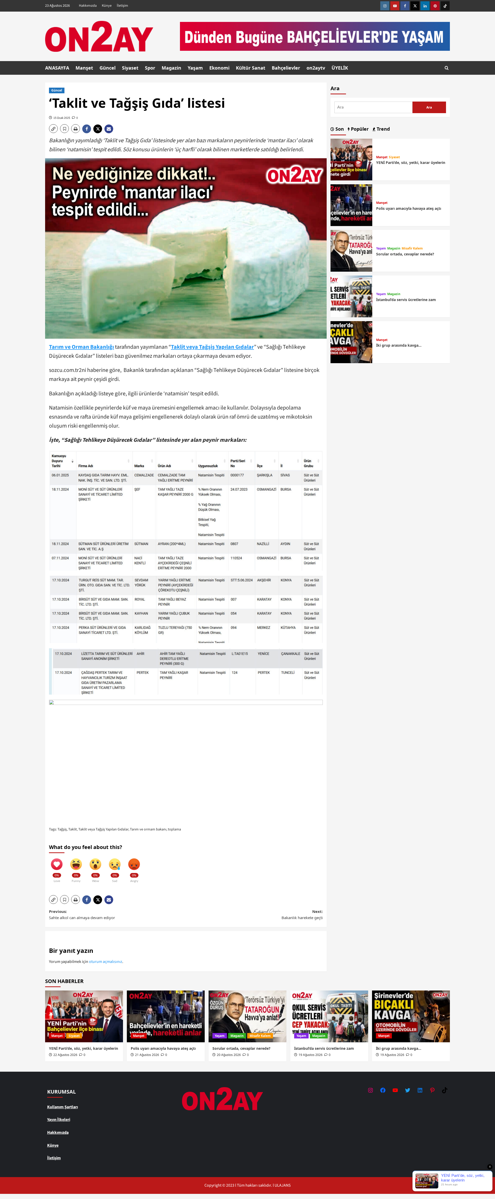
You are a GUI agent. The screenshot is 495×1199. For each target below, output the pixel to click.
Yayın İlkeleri (58, 1119)
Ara (335, 88)
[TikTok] (445, 1090)
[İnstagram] (384, 5)
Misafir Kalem (412, 248)
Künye (107, 5)
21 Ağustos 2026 (147, 1055)
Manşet (84, 68)
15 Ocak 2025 (61, 118)
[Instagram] (370, 1090)
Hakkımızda (88, 5)
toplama (174, 829)
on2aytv (316, 68)
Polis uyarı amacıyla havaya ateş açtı (408, 208)
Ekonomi (219, 68)
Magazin (171, 68)
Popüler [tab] (359, 129)
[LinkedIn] (420, 1090)
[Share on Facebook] (87, 129)
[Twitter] (414, 5)
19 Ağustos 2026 (311, 1055)
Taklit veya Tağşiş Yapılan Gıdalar (212, 347)
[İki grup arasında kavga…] (351, 342)
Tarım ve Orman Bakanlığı (81, 347)
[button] (446, 67)
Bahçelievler (286, 68)
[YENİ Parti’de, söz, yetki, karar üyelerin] (351, 159)
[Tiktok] (445, 5)
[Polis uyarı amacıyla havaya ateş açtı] (351, 205)
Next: (302, 914)
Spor (150, 68)
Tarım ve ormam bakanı (148, 829)
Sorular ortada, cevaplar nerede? (405, 254)
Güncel (108, 68)
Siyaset (130, 68)
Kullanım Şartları (62, 1107)
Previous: (82, 914)
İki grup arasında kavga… (399, 345)
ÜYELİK (340, 68)
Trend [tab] (382, 129)
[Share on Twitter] (98, 129)
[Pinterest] (435, 5)
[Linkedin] (425, 5)
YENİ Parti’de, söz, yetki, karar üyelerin (410, 162)
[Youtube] (394, 5)
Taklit (72, 829)
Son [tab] (339, 129)
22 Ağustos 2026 (65, 1055)
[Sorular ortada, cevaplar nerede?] (351, 250)
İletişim (122, 5)
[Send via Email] (109, 129)
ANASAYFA (57, 68)
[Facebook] (404, 5)
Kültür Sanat (250, 68)
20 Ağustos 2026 (229, 1055)
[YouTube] (395, 1090)
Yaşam (195, 68)
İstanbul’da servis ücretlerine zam (406, 299)
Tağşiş (62, 829)
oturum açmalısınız (105, 961)
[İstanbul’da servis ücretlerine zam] (351, 296)
